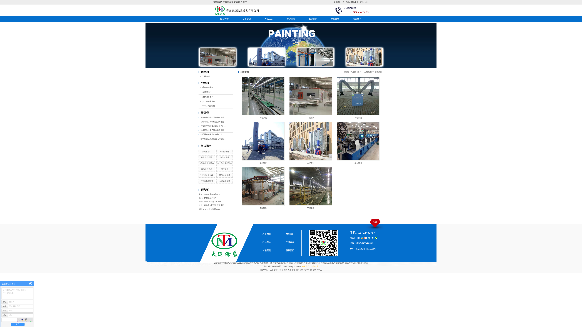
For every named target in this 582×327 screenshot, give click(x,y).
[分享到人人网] (372, 238)
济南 (302, 270)
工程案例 (291, 19)
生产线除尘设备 (206, 175)
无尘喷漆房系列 (208, 102)
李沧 (293, 270)
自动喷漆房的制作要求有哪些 (212, 122)
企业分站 (346, 2)
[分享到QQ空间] (362, 238)
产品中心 (268, 19)
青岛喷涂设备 (206, 169)
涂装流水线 (206, 92)
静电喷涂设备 (207, 87)
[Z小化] (30, 283)
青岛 (281, 270)
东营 (310, 270)
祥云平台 (297, 267)
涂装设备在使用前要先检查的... (213, 139)
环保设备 (224, 169)
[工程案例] (263, 96)
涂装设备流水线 (327, 263)
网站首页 (224, 19)
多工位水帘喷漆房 (224, 163)
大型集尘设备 (224, 181)
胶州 (297, 270)
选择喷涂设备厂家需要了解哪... (213, 130)
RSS (361, 2)
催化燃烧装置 (206, 158)
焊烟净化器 (224, 152)
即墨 (289, 270)
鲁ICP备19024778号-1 (273, 267)
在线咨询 (290, 242)
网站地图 (354, 2)
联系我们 (337, 2)
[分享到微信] (376, 238)
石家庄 (319, 270)
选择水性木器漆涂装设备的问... (213, 126)
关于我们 (246, 19)
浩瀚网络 (314, 267)
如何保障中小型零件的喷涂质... (213, 118)
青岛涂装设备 (224, 175)
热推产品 (264, 270)
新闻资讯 (313, 19)
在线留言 (335, 19)
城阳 (285, 270)
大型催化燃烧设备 (206, 163)
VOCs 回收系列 (208, 106)
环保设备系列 (207, 97)
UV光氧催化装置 (206, 181)
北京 (314, 270)
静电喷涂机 (206, 152)
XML (367, 2)
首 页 (359, 72)
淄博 (306, 270)
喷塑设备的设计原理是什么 (211, 135)
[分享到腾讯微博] (369, 238)
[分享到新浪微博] (365, 238)
